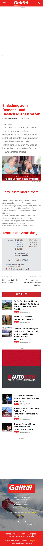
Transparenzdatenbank (15, 534)
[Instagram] (24, 521)
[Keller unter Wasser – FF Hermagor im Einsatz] (7, 320)
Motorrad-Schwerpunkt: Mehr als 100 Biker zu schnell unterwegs (27, 398)
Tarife (11, 536)
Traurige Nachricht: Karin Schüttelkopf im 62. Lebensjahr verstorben (25, 426)
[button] (4, 3)
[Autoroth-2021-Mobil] (21, 387)
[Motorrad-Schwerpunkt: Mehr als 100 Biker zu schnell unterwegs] (7, 399)
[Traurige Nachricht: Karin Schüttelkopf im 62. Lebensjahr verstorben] (7, 427)
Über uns (20, 536)
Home (4, 56)
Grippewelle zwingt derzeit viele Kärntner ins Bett (32, 282)
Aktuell (11, 56)
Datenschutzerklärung (17, 543)
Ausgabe (32, 534)
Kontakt (30, 536)
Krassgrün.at (33, 541)
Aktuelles (21, 294)
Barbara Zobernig (11, 118)
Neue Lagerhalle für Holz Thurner (10, 281)
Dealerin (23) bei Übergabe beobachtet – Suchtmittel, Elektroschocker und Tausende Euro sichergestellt (26, 333)
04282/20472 (25, 507)
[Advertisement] (21, 30)
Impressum (29, 543)
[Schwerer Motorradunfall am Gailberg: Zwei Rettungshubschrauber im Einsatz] (7, 412)
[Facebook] (18, 521)
